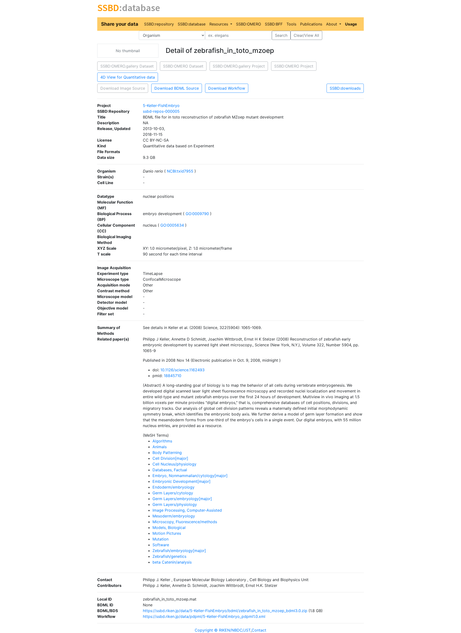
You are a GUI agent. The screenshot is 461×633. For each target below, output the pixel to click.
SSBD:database (192, 24)
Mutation (160, 539)
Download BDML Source (176, 88)
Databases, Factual (169, 469)
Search (281, 35)
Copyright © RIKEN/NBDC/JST (223, 630)
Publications (311, 24)
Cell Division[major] (170, 458)
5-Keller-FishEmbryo (161, 105)
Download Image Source (122, 88)
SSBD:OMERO (248, 24)
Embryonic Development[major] (181, 481)
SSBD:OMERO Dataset (183, 66)
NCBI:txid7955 (180, 171)
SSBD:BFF (274, 24)
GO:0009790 (197, 213)
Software (160, 544)
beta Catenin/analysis (172, 562)
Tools (291, 24)
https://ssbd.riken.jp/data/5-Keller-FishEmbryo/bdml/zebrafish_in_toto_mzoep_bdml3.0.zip (225, 610)
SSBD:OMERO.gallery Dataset (127, 66)
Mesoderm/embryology (173, 516)
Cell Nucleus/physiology (174, 464)
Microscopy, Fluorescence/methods (184, 521)
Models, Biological (169, 527)
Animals (159, 446)
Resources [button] (219, 24)
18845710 (172, 375)
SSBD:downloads (345, 88)
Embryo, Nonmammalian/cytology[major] (190, 475)
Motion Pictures (166, 533)
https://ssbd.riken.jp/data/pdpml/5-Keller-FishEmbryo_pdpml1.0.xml (204, 616)
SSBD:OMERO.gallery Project (239, 66)
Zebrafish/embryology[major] (179, 550)
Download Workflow (226, 88)
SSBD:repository (159, 24)
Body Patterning (167, 452)
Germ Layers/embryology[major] (182, 498)
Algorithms (162, 441)
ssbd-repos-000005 (161, 111)
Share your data (119, 24)
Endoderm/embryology (173, 487)
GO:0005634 (172, 225)
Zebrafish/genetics (169, 556)
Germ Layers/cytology (172, 492)
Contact (259, 630)
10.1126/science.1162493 (182, 369)
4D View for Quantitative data (127, 77)
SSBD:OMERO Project (293, 66)
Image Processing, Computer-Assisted (187, 510)
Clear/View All (306, 35)
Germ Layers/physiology (174, 504)
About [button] (332, 24)
